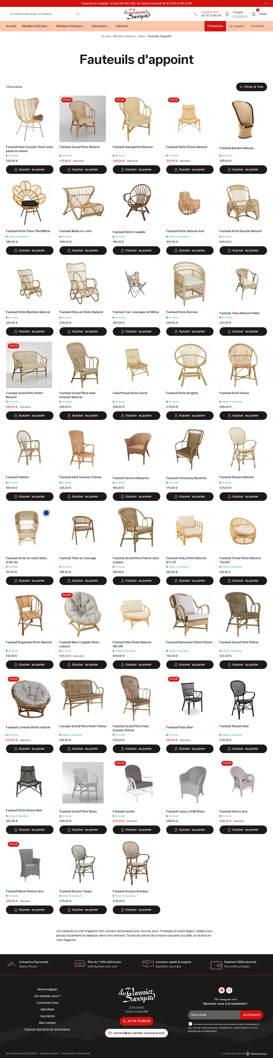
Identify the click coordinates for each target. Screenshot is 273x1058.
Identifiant (47, 1009)
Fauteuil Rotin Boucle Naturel (240, 231)
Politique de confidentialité (75, 1053)
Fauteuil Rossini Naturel (237, 477)
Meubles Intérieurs (124, 36)
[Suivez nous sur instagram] (229, 990)
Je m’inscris (251, 1015)
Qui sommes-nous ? (47, 996)
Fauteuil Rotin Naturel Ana (185, 231)
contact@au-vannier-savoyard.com (139, 1033)
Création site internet (233, 1053)
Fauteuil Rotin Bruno (234, 393)
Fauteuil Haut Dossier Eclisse (80, 477)
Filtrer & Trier (254, 87)
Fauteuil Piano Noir (179, 727)
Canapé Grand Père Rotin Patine (82, 726)
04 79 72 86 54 (139, 1021)
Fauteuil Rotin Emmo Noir (24, 810)
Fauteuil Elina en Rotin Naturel (81, 312)
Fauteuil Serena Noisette (131, 478)
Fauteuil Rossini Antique (130, 891)
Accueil (106, 36)
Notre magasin (47, 989)
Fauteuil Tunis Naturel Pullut (240, 313)
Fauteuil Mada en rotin (75, 231)
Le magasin (236, 26)
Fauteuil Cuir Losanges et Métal (136, 312)
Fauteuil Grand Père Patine (239, 642)
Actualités (257, 26)
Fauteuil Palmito (17, 477)
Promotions (215, 26)
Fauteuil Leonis (124, 811)
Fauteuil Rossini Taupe (75, 891)
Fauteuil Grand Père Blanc (78, 811)
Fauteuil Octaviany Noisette (186, 478)
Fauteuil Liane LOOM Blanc (185, 811)
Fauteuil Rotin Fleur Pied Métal (28, 231)
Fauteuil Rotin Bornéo (182, 312)
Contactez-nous (47, 1003)
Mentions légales (49, 1053)
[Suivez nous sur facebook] (222, 990)
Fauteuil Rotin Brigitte (182, 393)
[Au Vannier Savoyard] (136, 13)
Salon (141, 36)
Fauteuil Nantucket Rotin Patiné (189, 642)
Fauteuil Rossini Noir (234, 726)
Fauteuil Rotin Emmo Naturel (186, 147)
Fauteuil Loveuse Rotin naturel (28, 727)
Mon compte (47, 1023)
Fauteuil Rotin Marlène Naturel (28, 312)
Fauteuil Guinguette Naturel (133, 147)
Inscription (47, 1016)
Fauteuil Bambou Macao (237, 148)
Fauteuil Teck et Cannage (77, 558)
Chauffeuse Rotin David (130, 393)
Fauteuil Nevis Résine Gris (25, 891)
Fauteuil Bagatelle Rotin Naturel (29, 642)
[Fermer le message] (265, 3)
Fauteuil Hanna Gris (234, 811)
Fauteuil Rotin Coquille (129, 232)
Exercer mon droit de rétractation (47, 1029)
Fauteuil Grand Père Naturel (79, 147)
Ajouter (32, 169)
